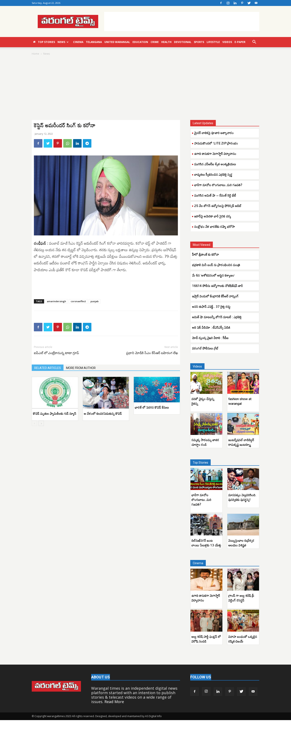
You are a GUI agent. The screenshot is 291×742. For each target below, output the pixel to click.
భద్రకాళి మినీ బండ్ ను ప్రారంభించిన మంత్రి (216, 265)
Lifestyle (213, 42)
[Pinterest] (242, 3)
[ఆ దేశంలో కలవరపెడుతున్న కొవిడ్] (106, 393)
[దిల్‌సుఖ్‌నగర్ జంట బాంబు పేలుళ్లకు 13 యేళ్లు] (206, 525)
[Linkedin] (235, 3)
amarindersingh (56, 301)
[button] (254, 42)
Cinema (78, 42)
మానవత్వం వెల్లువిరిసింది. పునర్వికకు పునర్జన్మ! (242, 497)
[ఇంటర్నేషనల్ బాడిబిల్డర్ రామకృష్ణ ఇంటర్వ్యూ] (243, 424)
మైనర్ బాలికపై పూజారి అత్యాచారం (214, 133)
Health (166, 42)
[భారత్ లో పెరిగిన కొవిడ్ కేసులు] (157, 389)
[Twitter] (249, 3)
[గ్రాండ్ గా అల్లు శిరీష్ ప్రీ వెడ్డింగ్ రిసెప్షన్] (243, 580)
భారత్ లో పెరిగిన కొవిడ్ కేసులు (152, 407)
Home (35, 54)
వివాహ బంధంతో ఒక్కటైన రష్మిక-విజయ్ (242, 638)
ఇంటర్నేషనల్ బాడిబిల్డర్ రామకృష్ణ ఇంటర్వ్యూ (241, 442)
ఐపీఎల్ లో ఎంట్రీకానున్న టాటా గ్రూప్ (56, 353)
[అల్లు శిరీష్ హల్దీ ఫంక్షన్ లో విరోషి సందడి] (206, 621)
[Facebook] (221, 3)
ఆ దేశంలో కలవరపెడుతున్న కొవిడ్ (103, 413)
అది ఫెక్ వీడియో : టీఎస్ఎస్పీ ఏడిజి (211, 327)
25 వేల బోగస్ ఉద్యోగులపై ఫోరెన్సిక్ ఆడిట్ (218, 205)
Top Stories (46, 42)
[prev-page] (34, 423)
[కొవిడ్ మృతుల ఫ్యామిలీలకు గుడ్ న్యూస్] (55, 393)
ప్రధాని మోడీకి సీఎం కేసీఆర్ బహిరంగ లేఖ (152, 353)
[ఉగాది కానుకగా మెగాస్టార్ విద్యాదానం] (206, 580)
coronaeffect (78, 301)
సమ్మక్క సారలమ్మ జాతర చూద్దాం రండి (205, 442)
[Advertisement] (181, 21)
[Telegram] (87, 143)
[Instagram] (228, 3)
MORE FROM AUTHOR (81, 368)
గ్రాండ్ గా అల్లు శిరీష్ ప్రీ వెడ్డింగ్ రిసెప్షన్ (241, 597)
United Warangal (117, 42)
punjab (95, 301)
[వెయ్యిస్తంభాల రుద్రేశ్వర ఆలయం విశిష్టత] (243, 525)
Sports (199, 42)
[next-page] (41, 423)
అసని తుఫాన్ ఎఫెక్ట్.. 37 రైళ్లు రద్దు (211, 306)
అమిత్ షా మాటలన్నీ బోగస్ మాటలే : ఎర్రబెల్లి (217, 317)
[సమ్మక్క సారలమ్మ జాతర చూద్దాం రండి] (206, 424)
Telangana (94, 42)
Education (140, 42)
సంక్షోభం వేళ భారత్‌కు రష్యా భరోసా (214, 226)
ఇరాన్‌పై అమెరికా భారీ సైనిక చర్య (212, 216)
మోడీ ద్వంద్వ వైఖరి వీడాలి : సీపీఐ (210, 338)
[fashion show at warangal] (243, 383)
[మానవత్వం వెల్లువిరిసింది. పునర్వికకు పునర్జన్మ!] (243, 479)
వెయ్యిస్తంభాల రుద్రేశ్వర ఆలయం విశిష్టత (241, 542)
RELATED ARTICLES (47, 368)
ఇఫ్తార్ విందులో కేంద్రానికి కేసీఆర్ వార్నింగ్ (215, 296)
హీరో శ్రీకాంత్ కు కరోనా (205, 254)
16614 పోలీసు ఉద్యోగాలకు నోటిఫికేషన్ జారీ (218, 285)
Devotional (182, 42)
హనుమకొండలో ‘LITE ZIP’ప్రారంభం (216, 143)
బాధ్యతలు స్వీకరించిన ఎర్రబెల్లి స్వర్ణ (213, 174)
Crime (155, 42)
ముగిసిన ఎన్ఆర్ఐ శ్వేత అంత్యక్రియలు (215, 164)
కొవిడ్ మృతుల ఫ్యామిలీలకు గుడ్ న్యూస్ (54, 413)
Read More (114, 701)
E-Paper (240, 42)
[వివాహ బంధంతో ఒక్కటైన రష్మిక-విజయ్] (243, 621)
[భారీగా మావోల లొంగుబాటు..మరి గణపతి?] (206, 479)
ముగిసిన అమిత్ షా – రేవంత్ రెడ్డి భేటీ (215, 195)
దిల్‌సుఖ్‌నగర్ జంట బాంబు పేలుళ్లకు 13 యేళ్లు (206, 542)
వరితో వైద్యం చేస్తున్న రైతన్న (203, 401)
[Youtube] (256, 3)
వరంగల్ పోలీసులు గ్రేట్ (205, 348)
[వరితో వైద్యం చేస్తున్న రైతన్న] (206, 383)
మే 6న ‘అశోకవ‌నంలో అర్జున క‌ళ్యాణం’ (213, 275)
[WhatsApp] (67, 143)
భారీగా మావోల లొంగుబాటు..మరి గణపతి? (218, 185)
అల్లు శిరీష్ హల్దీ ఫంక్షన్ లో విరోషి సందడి (206, 638)
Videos (227, 42)
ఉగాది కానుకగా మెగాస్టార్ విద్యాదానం (215, 153)
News (61, 42)
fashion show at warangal (239, 401)
